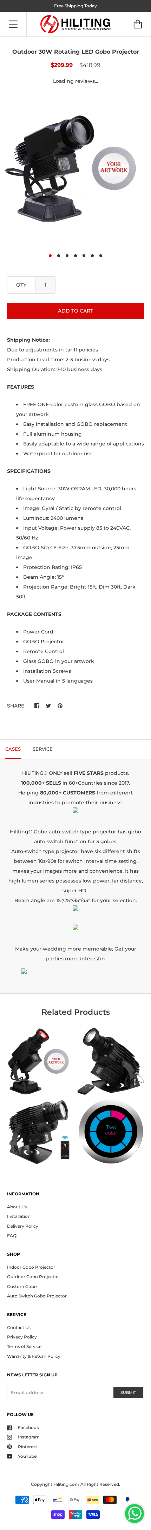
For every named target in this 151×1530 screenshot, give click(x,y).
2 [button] (58, 255)
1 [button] (50, 255)
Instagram (28, 1437)
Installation (19, 1216)
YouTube (27, 1456)
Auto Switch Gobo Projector (37, 1296)
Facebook (28, 1427)
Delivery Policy (22, 1226)
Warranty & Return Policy (33, 1356)
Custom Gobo (22, 1286)
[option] (75, 171)
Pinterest (27, 1446)
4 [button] (75, 255)
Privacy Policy (22, 1337)
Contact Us (19, 1327)
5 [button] (84, 255)
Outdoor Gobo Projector (33, 1276)
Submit (128, 1392)
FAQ (12, 1235)
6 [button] (92, 255)
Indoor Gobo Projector (31, 1267)
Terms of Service (24, 1346)
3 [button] (67, 255)
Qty (21, 285)
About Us (17, 1206)
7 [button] (100, 255)
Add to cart (75, 311)
